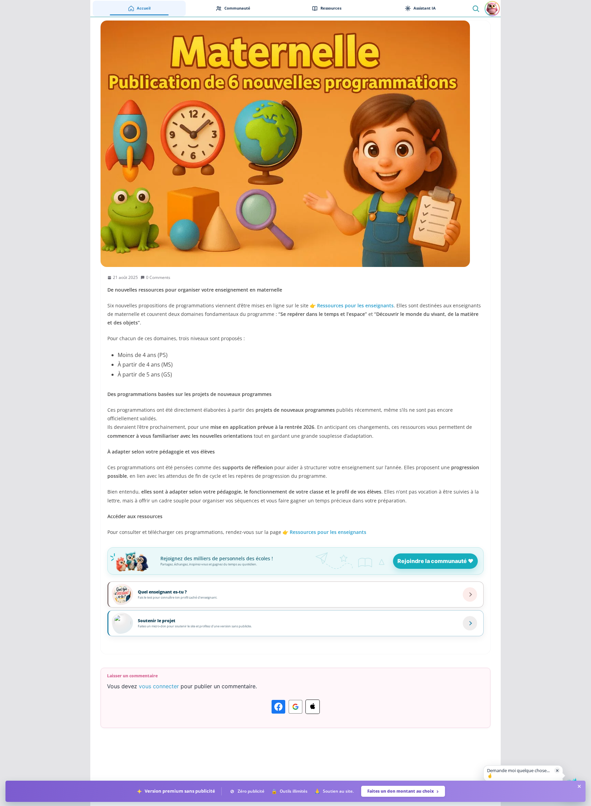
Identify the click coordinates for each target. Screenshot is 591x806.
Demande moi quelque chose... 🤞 (518, 773)
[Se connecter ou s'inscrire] (492, 8)
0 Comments (158, 277)
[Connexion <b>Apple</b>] (312, 707)
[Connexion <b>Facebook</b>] (278, 707)
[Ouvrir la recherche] (475, 8)
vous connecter (159, 686)
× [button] (557, 770)
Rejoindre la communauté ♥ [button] (435, 561)
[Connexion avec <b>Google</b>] (295, 707)
